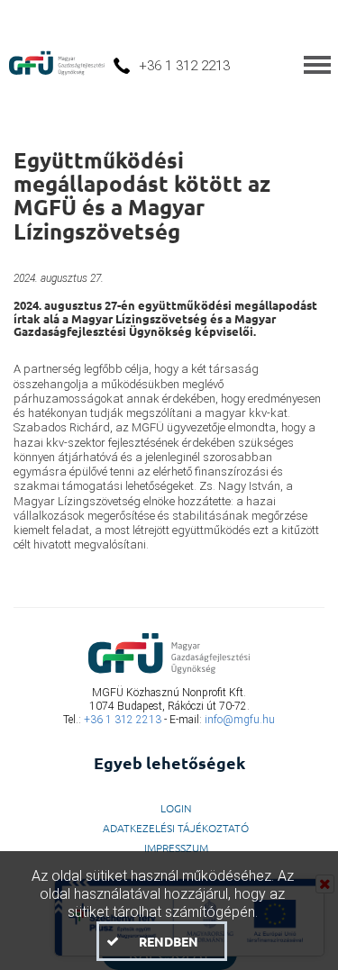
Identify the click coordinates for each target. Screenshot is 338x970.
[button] (161, 941)
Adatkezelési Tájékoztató (176, 827)
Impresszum (176, 847)
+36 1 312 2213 (122, 719)
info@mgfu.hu (240, 719)
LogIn (176, 808)
